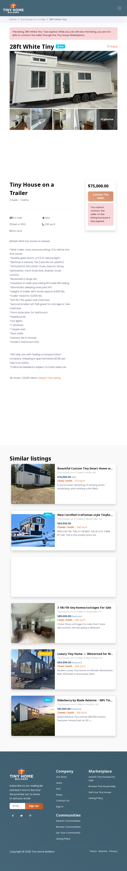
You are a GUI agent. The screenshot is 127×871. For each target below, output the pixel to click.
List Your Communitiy (68, 832)
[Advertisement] (63, 155)
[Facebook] (13, 816)
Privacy (113, 851)
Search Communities (68, 820)
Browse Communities (68, 826)
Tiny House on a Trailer (33, 19)
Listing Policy (96, 798)
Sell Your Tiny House (100, 792)
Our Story (61, 776)
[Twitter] (21, 816)
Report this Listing (50, 378)
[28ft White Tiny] (63, 79)
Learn (59, 782)
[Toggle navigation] (119, 8)
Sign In (59, 806)
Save (113, 46)
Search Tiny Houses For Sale (102, 778)
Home (13, 19)
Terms (93, 851)
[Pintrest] (30, 816)
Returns (103, 851)
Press (59, 794)
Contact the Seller (101, 196)
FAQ (58, 788)
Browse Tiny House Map (102, 786)
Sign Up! (34, 806)
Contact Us (62, 800)
